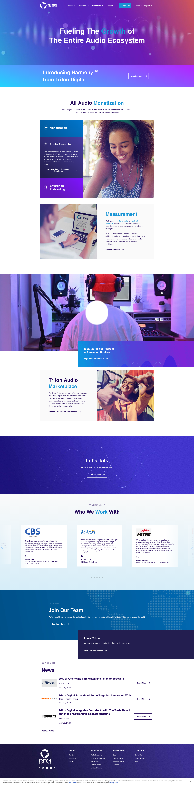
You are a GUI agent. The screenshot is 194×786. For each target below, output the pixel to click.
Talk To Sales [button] (95, 474)
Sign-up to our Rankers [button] (94, 358)
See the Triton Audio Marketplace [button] (63, 411)
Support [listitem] (137, 761)
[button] (91, 577)
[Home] (49, 5)
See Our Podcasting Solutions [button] (57, 189)
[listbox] (71, 5)
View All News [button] (48, 730)
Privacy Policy (113, 783)
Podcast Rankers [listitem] (118, 758)
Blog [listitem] (114, 755)
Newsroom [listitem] (72, 758)
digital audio (123, 221)
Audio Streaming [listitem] (96, 755)
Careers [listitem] (71, 761)
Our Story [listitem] (72, 755)
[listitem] (40, 768)
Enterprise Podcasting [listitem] (98, 758)
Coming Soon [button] (137, 76)
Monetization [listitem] (95, 761)
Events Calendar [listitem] (140, 758)
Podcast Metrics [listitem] (96, 765)
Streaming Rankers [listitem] (119, 761)
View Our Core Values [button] (93, 650)
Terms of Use (72, 783)
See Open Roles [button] (58, 624)
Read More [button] (141, 683)
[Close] (191, 781)
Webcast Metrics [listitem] (96, 768)
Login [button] (124, 5)
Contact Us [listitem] (138, 755)
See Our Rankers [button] (112, 249)
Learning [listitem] (116, 764)
